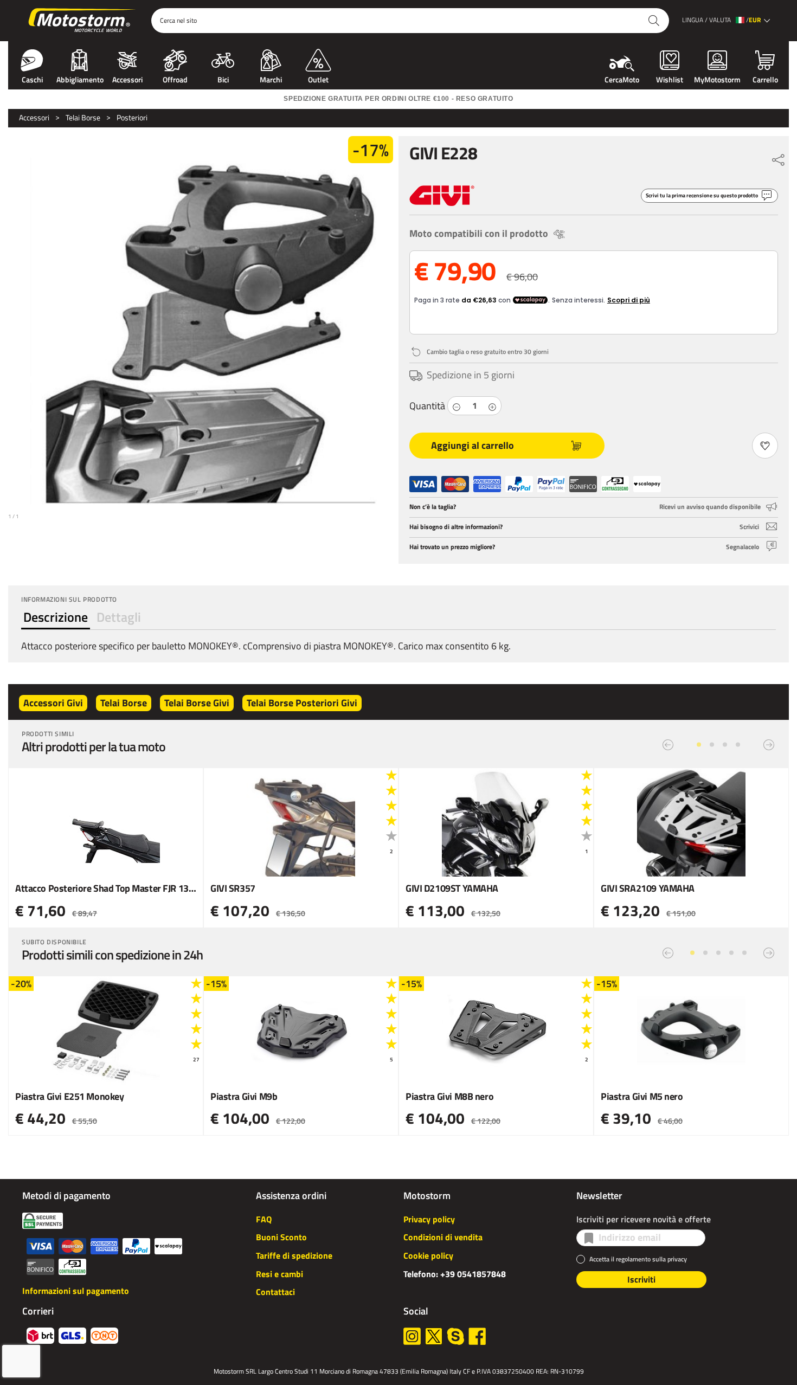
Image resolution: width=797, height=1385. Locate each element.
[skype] (455, 1336)
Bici (223, 78)
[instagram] (412, 1336)
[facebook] (477, 1336)
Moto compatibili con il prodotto (478, 233)
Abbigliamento (80, 78)
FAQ (264, 1219)
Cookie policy (428, 1255)
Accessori (127, 78)
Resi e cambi (279, 1273)
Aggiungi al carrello (472, 445)
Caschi (32, 78)
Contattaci (275, 1291)
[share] (778, 157)
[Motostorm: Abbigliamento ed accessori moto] (82, 20)
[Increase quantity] (492, 405)
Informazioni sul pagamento (75, 1290)
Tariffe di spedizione (294, 1255)
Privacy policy (429, 1219)
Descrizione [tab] (55, 617)
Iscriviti (641, 1279)
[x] (433, 1336)
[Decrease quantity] (456, 405)
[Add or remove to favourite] (765, 446)
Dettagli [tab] (119, 617)
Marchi (271, 78)
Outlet (318, 78)
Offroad (175, 78)
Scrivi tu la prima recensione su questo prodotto (702, 195)
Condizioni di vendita (443, 1237)
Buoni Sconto (281, 1237)
